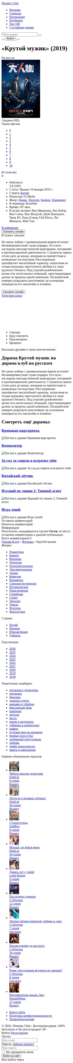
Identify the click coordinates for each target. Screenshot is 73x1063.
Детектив (15, 562)
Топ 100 (14, 24)
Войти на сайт (11, 1055)
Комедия (15, 576)
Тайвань (14, 635)
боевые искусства (21, 735)
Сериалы (15, 13)
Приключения (18, 590)
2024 (12, 655)
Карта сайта (17, 1012)
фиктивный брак (20, 707)
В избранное (10, 227)
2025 (12, 652)
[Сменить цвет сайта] (3, 39)
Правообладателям (21, 1019)
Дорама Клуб (10, 541)
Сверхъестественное (22, 583)
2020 (12, 669)
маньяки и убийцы (21, 704)
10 (10, 165)
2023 (12, 659)
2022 (12, 662)
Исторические (18, 587)
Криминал (59, 200)
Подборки (16, 20)
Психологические (21, 566)
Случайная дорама (21, 27)
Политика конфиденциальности (30, 1015)
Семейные (16, 594)
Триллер (33, 200)
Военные (15, 559)
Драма (22, 200)
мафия (13, 728)
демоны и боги (19, 700)
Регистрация (19, 1033)
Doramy (10, 3)
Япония (14, 628)
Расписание (17, 17)
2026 (12, 648)
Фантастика (17, 611)
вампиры (15, 711)
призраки (15, 693)
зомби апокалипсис (22, 746)
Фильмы (15, 10)
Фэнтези (15, 608)
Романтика (16, 552)
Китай (24, 193)
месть (13, 718)
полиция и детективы (23, 690)
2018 (12, 676)
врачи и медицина (21, 721)
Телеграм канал (12, 295)
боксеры (14, 697)
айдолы (14, 714)
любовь (14, 742)
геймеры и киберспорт (24, 725)
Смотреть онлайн (13, 291)
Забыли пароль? (23, 1044)
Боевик (45, 200)
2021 (12, 666)
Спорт (13, 597)
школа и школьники (22, 749)
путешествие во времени (25, 732)
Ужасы (13, 604)
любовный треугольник (25, 739)
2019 (12, 673)
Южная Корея (18, 632)
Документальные (20, 569)
